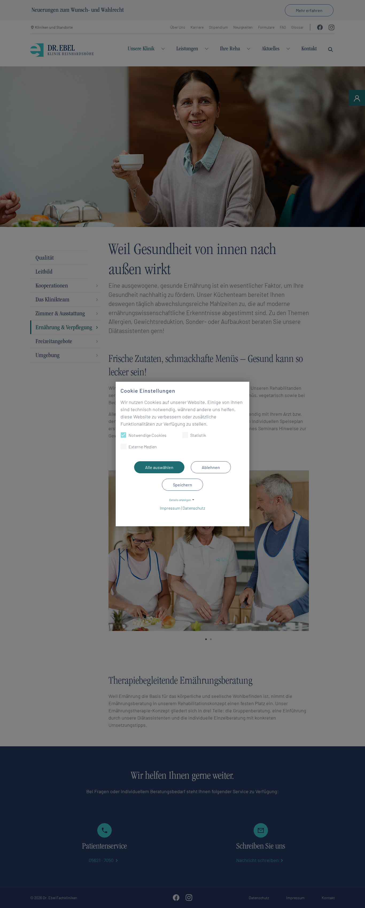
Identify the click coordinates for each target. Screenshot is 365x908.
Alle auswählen (159, 467)
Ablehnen (211, 467)
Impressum (170, 507)
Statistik (198, 435)
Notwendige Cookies (147, 435)
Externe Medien (143, 446)
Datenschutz (194, 507)
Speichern (182, 484)
